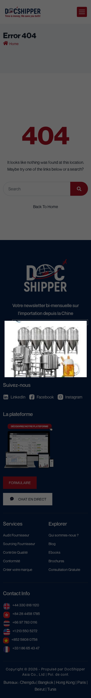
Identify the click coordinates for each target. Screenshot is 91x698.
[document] (45, 349)
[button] (76, 327)
